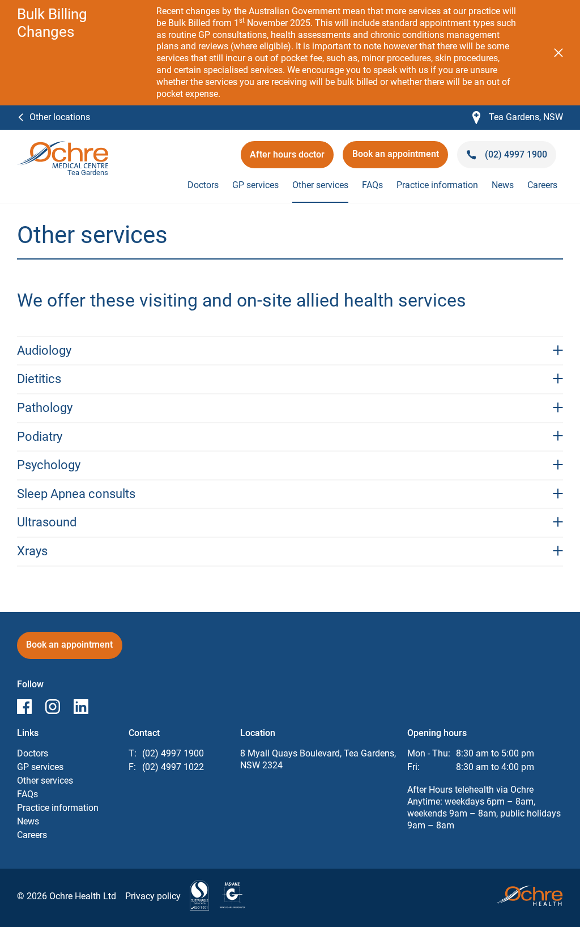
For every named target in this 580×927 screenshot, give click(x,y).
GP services (255, 185)
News (503, 185)
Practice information (437, 185)
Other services (320, 185)
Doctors (203, 185)
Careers (542, 185)
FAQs (372, 185)
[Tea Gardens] (63, 146)
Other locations (59, 117)
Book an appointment (400, 157)
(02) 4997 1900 (173, 753)
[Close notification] (558, 52)
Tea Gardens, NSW (517, 118)
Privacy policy (153, 896)
